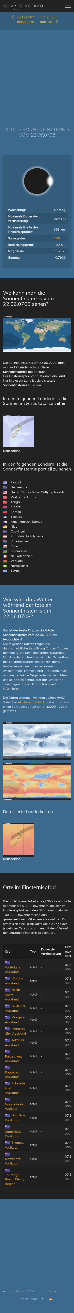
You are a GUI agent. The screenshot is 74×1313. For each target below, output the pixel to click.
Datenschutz (29, 1299)
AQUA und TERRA (31, 702)
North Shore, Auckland (12, 994)
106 (57, 238)
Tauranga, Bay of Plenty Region (14, 1179)
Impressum (54, 1291)
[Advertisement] (37, 72)
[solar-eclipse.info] (23, 6)
